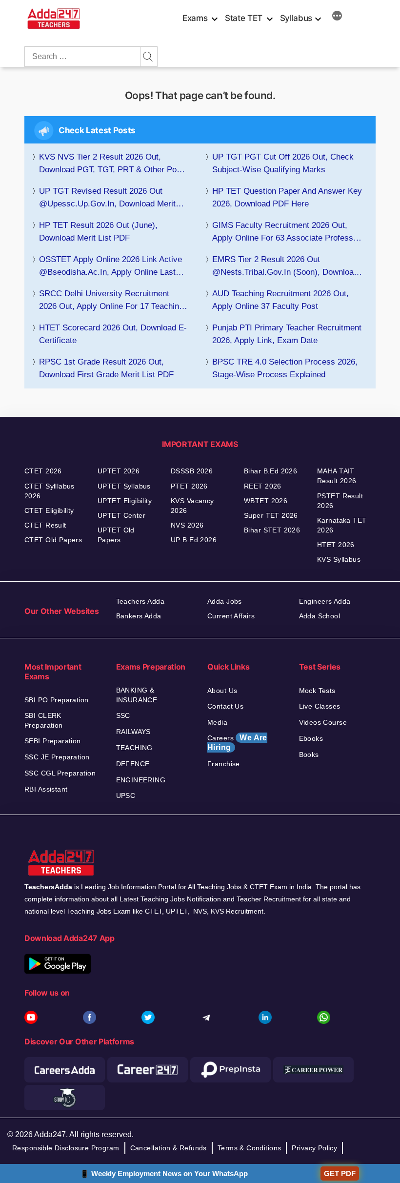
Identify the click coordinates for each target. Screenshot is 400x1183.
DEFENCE (133, 764)
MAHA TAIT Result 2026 (337, 476)
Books (309, 754)
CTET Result (45, 525)
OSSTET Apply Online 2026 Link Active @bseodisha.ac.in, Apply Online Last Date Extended (110, 267)
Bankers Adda (138, 616)
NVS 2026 (187, 525)
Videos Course (323, 722)
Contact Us (225, 706)
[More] (337, 17)
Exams (194, 18)
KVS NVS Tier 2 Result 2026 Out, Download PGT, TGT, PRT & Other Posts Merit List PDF (113, 164)
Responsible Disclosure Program (66, 1148)
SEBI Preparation (52, 741)
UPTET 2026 (119, 471)
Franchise (223, 764)
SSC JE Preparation (57, 757)
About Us (222, 690)
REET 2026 (262, 486)
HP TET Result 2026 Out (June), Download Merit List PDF (98, 232)
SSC (123, 715)
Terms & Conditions (249, 1148)
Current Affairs (231, 616)
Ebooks (311, 738)
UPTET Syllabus (124, 486)
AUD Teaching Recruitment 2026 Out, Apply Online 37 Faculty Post (280, 300)
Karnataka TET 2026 (341, 525)
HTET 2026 (336, 545)
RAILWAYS (133, 731)
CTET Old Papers (53, 540)
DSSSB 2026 (192, 471)
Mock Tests (317, 690)
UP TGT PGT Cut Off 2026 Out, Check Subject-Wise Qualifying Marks (283, 163)
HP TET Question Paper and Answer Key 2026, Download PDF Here (287, 197)
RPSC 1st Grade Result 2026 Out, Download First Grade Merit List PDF (106, 368)
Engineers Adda (325, 601)
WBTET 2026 (265, 501)
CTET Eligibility (49, 510)
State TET (243, 18)
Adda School (319, 616)
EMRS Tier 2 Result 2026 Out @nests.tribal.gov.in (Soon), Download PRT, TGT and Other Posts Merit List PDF (285, 267)
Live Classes (319, 706)
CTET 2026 (43, 471)
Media (217, 722)
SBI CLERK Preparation (43, 720)
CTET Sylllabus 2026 (49, 491)
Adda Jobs (224, 601)
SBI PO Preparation (56, 700)
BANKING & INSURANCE (137, 695)
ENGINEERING (141, 780)
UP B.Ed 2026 (194, 540)
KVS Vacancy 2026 (192, 505)
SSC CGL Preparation (60, 773)
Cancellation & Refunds (168, 1148)
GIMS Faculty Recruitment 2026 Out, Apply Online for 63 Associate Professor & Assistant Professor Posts (286, 233)
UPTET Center (121, 515)
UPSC (126, 795)
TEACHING (134, 748)
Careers (237, 743)
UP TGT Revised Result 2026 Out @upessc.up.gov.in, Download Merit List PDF (107, 198)
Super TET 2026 (271, 515)
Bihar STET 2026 (272, 530)
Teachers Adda (140, 601)
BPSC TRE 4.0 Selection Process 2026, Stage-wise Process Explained (285, 368)
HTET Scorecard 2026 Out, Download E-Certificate (113, 334)
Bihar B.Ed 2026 (270, 471)
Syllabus (296, 18)
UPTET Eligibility (125, 501)
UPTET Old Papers (116, 535)
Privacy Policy (314, 1148)
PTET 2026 (189, 486)
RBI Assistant (45, 789)
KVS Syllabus (338, 559)
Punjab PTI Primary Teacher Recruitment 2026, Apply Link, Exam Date (286, 334)
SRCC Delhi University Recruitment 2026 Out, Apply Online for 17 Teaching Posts (111, 301)
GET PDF (340, 1173)
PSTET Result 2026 (340, 501)
